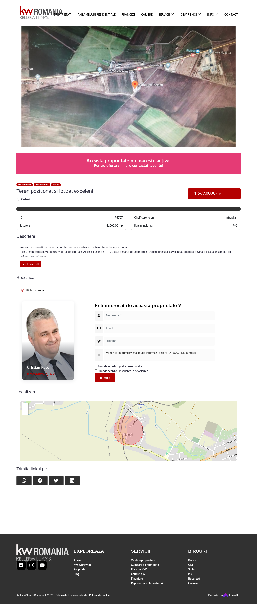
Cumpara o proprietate (145, 564)
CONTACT (231, 14)
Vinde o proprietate (143, 560)
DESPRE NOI (188, 14)
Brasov (192, 560)
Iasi (190, 574)
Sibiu (191, 569)
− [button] (25, 411)
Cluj (190, 564)
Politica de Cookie (99, 595)
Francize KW (139, 569)
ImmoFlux (234, 595)
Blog (76, 574)
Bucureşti (194, 578)
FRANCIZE (128, 14)
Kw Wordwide (82, 564)
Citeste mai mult (30, 264)
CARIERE (147, 14)
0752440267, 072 (41, 374)
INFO (210, 14)
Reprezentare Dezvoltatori (147, 583)
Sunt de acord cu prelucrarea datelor (119, 366)
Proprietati (80, 569)
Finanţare (137, 578)
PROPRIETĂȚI (62, 14)
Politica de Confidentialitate (71, 595)
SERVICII (164, 14)
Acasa (77, 560)
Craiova (193, 583)
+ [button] (25, 405)
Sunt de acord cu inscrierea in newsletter (122, 371)
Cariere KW (138, 574)
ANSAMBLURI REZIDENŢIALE (97, 14)
